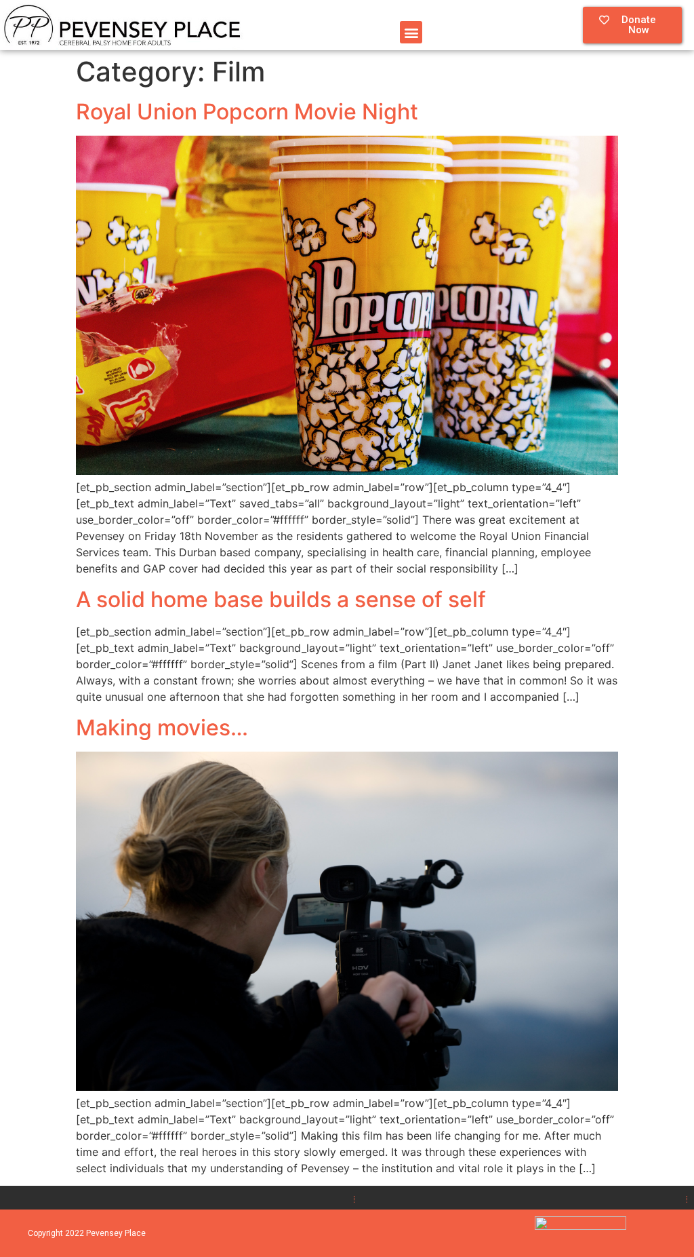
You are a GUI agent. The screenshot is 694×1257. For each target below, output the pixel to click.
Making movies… (162, 727)
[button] (411, 32)
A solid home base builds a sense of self (281, 599)
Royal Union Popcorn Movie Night (247, 111)
